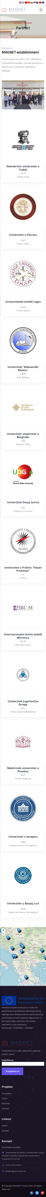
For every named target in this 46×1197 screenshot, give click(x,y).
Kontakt (5, 1130)
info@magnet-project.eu (15, 1171)
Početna (18, 23)
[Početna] (14, 10)
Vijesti (4, 1125)
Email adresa (7, 1060)
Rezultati (6, 1103)
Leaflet (22, 985)
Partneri (5, 1108)
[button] (7, 937)
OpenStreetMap (32, 985)
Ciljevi (4, 1098)
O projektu (6, 1093)
